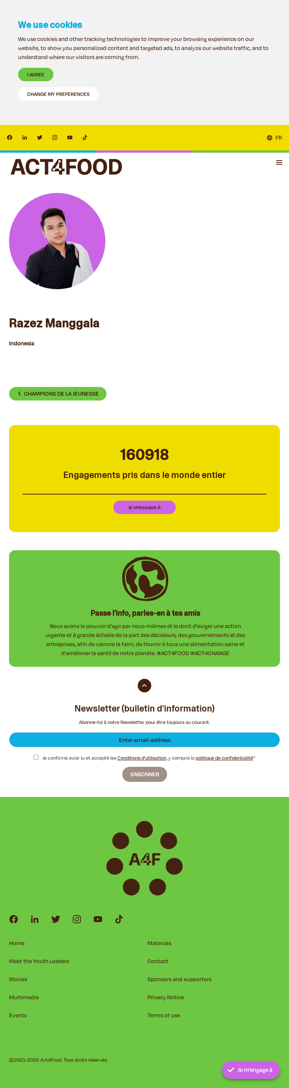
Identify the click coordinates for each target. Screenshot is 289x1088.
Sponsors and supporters (179, 979)
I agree (35, 74)
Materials (159, 943)
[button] (279, 162)
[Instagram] (54, 137)
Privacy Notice (166, 997)
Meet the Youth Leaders (39, 961)
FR (278, 137)
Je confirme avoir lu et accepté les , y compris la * (148, 758)
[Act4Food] (66, 167)
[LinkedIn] (24, 137)
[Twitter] (39, 137)
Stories (18, 979)
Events (18, 1015)
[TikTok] (85, 137)
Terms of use (164, 1015)
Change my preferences (58, 94)
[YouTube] (70, 137)
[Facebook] (9, 137)
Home (16, 943)
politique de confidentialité (224, 757)
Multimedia (24, 997)
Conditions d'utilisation (141, 757)
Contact (158, 961)
